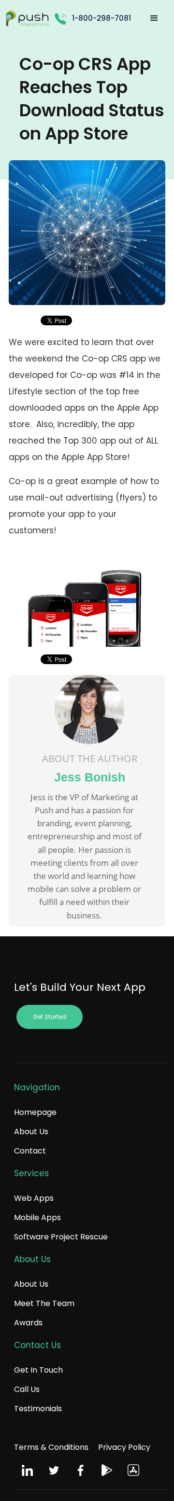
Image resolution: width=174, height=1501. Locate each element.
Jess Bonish (89, 777)
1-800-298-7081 (101, 18)
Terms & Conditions (51, 1447)
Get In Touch (38, 1370)
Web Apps (34, 1198)
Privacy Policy (124, 1447)
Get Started (49, 1017)
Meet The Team (44, 1303)
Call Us (27, 1389)
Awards (28, 1322)
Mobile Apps (37, 1217)
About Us (31, 1131)
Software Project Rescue (61, 1236)
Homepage (35, 1112)
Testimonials (38, 1408)
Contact (30, 1150)
